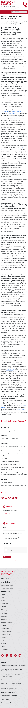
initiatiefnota (4, 108)
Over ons (4, 620)
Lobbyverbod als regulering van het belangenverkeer (12, 469)
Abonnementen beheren (12, 561)
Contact (3, 647)
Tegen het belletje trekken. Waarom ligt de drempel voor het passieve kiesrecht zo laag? (14, 474)
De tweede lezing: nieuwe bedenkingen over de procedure (13, 486)
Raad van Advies (5, 635)
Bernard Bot (9, 370)
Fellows (3, 641)
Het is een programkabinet (8, 431)
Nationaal (4, 613)
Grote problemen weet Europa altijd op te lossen (13, 447)
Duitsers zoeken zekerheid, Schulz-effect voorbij (12, 455)
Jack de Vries (20, 409)
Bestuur (3, 626)
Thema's (4, 610)
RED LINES (4, 459)
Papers (3, 598)
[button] (3, 655)
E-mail (5, 527)
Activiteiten (5, 582)
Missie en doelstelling (7, 623)
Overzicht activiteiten (7, 585)
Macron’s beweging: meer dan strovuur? (12, 451)
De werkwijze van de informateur (10, 462)
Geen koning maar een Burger (9, 438)
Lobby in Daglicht (12, 113)
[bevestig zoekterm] (13, 12)
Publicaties (5, 592)
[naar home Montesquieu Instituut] (8, 3)
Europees (4, 616)
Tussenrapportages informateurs (10, 465)
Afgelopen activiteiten (7, 588)
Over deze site (5, 650)
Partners (3, 638)
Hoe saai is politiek (6, 482)
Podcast (3, 607)
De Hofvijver (4, 604)
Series (3, 601)
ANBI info (3, 644)
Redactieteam (5, 629)
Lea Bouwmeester (16, 112)
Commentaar (6, 578)
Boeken (3, 595)
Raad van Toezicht (6, 632)
